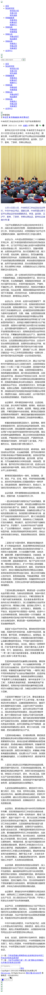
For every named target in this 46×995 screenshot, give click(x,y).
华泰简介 (13, 44)
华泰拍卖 (9, 27)
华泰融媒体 (9, 18)
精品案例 (13, 39)
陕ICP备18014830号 (33, 973)
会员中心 (9, 51)
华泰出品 (9, 34)
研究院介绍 (14, 11)
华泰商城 (13, 32)
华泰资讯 (13, 20)
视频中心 (13, 25)
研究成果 (13, 15)
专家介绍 (13, 13)
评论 (22, 968)
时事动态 (13, 22)
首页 (7, 6)
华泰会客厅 (14, 36)
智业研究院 (9, 8)
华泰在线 (9, 41)
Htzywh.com (5, 973)
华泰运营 (13, 46)
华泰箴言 (13, 48)
